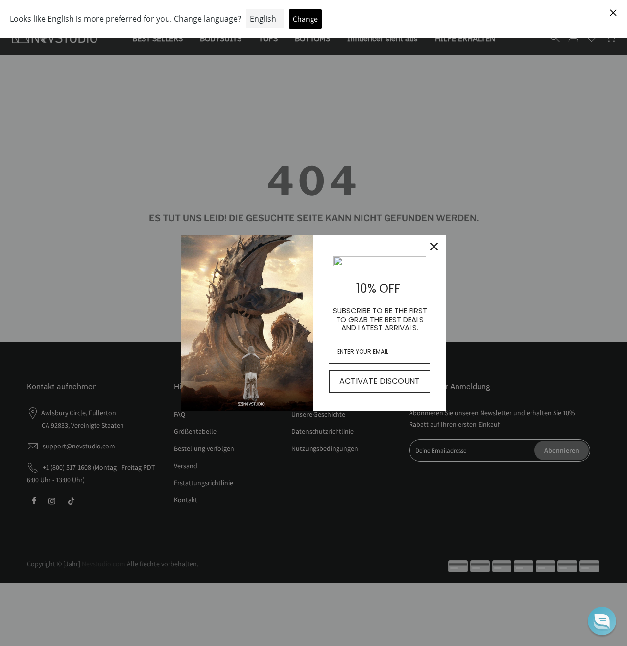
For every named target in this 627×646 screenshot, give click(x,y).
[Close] (434, 246)
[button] (602, 621)
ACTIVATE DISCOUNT (379, 381)
